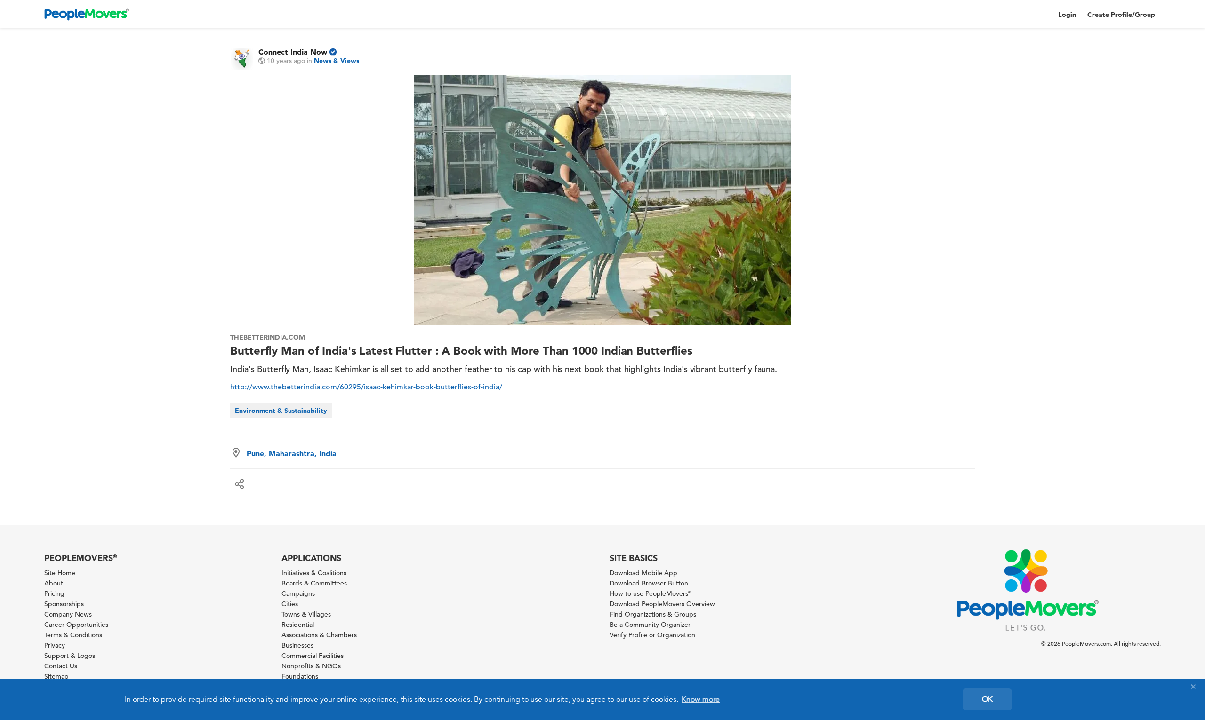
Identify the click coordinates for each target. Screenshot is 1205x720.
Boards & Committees (314, 583)
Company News (68, 614)
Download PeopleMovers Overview (662, 604)
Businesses (297, 645)
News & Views (336, 60)
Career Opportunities (76, 624)
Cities (289, 604)
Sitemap (56, 676)
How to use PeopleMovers (650, 593)
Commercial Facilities (312, 655)
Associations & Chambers (319, 635)
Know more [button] (701, 699)
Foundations (299, 676)
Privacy (54, 645)
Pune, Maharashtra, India (292, 453)
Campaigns (298, 593)
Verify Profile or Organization (652, 635)
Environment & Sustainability (281, 410)
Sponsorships (64, 604)
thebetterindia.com (267, 337)
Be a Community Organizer (650, 624)
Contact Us (60, 666)
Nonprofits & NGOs (311, 666)
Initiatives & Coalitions (313, 573)
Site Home (59, 573)
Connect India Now (292, 51)
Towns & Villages (306, 614)
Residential (297, 624)
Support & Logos (69, 655)
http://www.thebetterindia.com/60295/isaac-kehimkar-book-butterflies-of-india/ (366, 387)
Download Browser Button (649, 583)
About (53, 583)
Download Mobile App (643, 573)
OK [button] (987, 699)
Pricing (54, 593)
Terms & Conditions (73, 635)
